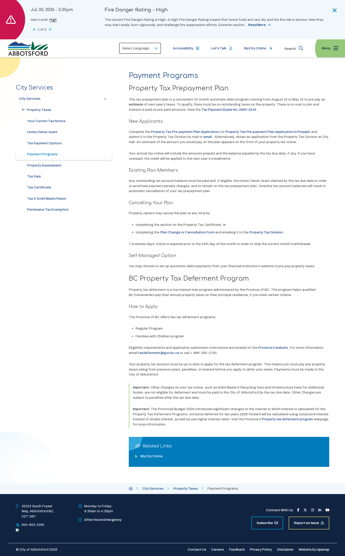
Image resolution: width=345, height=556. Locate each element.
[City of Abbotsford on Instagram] (312, 510)
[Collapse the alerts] (335, 10)
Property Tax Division (266, 232)
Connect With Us (279, 510)
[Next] (49, 29)
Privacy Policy (261, 549)
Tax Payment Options (44, 143)
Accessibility (183, 48)
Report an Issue (306, 523)
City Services (29, 99)
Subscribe (265, 523)
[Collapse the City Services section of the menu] (105, 98)
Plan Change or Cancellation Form (187, 232)
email (207, 137)
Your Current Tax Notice (46, 121)
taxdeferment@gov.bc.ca (158, 353)
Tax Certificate (39, 187)
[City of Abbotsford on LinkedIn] (319, 510)
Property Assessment (44, 165)
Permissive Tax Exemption (48, 209)
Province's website (273, 348)
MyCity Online (255, 48)
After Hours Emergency (103, 520)
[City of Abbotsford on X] (305, 510)
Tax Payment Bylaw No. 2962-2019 (228, 110)
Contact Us (197, 549)
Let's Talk (218, 48)
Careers (217, 549)
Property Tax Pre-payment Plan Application (185, 132)
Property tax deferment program (287, 419)
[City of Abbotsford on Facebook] (298, 510)
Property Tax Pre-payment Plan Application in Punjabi (267, 132)
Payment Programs (42, 154)
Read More (257, 25)
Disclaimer (285, 549)
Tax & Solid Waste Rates (46, 198)
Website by (314, 549)
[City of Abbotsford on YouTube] (327, 510)
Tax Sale (34, 176)
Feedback (237, 549)
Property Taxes (39, 110)
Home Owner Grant (42, 132)
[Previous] (34, 29)
